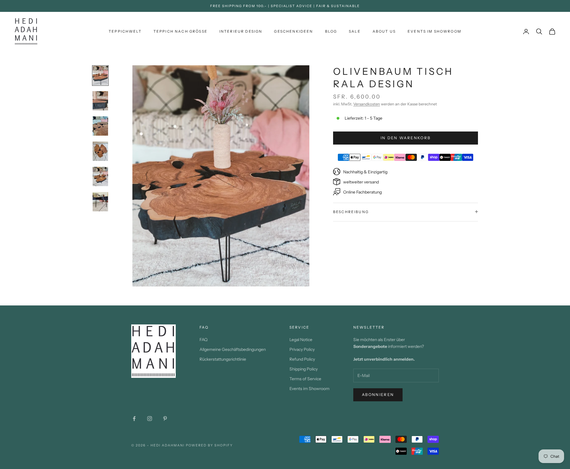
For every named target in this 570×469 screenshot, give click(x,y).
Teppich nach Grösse (180, 31)
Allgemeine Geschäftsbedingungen (233, 349)
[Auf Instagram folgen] (150, 419)
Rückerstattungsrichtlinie (223, 359)
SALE (355, 31)
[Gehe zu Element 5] (100, 176)
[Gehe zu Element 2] (100, 101)
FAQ (204, 339)
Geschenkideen (293, 31)
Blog (331, 31)
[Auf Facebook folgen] (134, 419)
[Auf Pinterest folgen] (165, 419)
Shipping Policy (303, 369)
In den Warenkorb (405, 137)
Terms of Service (305, 378)
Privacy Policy (302, 349)
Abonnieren (378, 394)
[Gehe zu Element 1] (100, 75)
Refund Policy (302, 359)
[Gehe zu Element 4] (100, 151)
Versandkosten (366, 104)
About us (384, 31)
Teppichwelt (125, 31)
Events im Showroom (434, 31)
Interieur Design (240, 31)
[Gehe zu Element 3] (100, 126)
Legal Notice (300, 339)
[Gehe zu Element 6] (100, 201)
